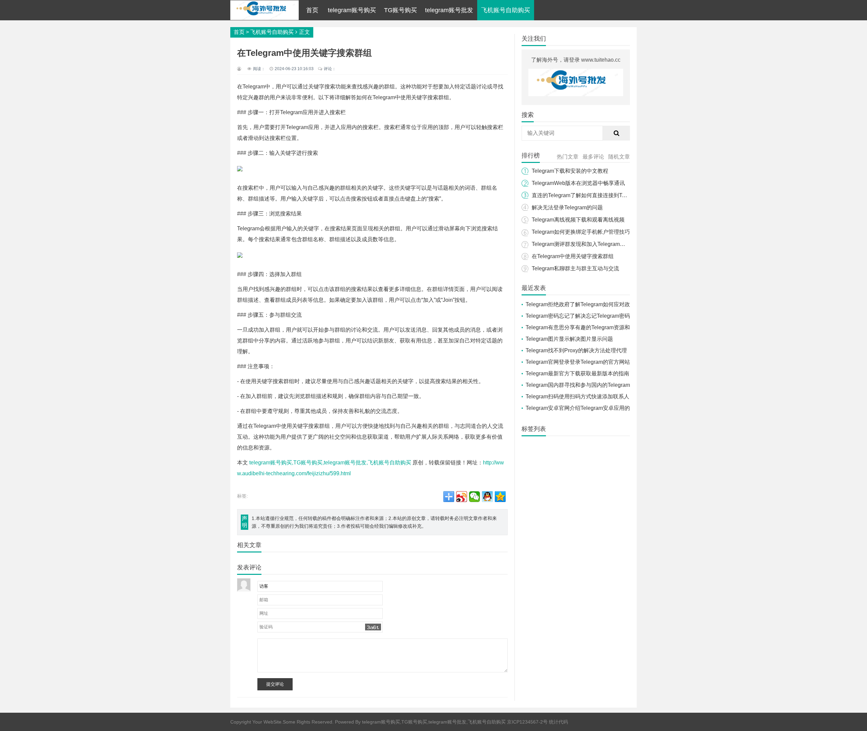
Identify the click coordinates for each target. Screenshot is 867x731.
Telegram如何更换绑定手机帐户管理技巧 (581, 232)
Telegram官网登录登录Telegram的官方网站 (578, 362)
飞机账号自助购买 (505, 10)
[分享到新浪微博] (461, 496)
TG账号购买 (400, 10)
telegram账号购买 (352, 10)
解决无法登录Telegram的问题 (567, 207)
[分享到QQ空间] (500, 496)
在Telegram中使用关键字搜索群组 (573, 256)
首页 (312, 10)
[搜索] (616, 133)
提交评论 (275, 684)
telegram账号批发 (449, 10)
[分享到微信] (474, 496)
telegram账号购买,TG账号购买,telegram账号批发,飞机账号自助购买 (330, 462)
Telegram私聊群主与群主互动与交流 (575, 268)
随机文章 (619, 157)
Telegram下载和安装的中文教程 (570, 171)
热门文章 (567, 157)
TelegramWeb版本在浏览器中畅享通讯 (578, 183)
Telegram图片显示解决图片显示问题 (569, 339)
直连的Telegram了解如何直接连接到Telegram (586, 195)
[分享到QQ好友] (487, 496)
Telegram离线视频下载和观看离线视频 (578, 220)
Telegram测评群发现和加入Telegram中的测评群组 (592, 244)
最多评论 (593, 157)
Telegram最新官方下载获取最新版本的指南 (577, 373)
